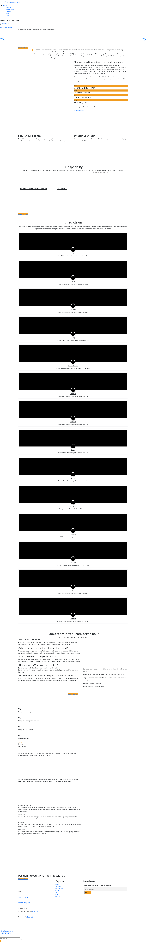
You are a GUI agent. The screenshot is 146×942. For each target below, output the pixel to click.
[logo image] (6, 925)
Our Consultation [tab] (25, 50)
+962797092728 (5, 23)
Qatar (73, 450)
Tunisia (73, 534)
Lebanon (73, 309)
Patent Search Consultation (33, 189)
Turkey (73, 618)
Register (87, 892)
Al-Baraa (35, 911)
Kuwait (73, 422)
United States (73, 562)
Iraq (73, 337)
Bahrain (73, 394)
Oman (73, 478)
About (8, 13)
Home (5, 5)
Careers (8, 11)
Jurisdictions (10, 9)
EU (73, 590)
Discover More (23, 48)
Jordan (73, 253)
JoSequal (30, 917)
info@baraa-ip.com (6, 28)
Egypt (73, 281)
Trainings (62, 189)
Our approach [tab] (24, 58)
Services (8, 7)
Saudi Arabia (73, 365)
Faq (56, 894)
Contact (8, 15)
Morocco (73, 506)
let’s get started (23, 879)
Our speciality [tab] (24, 54)
